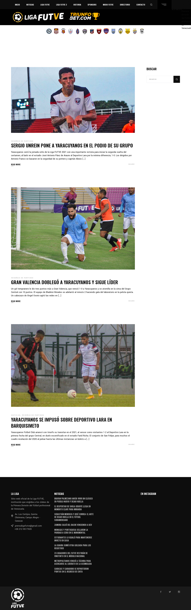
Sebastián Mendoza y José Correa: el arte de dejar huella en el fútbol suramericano (74, 517)
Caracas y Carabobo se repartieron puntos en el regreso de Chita (71, 570)
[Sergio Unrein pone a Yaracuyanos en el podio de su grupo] (73, 100)
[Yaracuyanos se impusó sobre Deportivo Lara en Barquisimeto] (73, 365)
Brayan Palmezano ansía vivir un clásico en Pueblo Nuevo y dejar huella (73, 500)
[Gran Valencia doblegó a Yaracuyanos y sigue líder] (73, 228)
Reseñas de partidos (22, 141)
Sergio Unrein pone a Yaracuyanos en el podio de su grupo (72, 145)
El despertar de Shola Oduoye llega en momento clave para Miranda (72, 508)
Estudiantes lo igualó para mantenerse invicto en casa (73, 539)
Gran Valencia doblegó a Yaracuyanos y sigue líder (64, 282)
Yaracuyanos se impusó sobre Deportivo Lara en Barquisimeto (61, 422)
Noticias (15, 415)
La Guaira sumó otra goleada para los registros (72, 547)
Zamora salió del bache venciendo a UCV (73, 524)
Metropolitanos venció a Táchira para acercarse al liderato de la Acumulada (73, 562)
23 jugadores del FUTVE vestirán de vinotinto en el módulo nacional (71, 555)
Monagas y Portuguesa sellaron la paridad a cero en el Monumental (71, 531)
